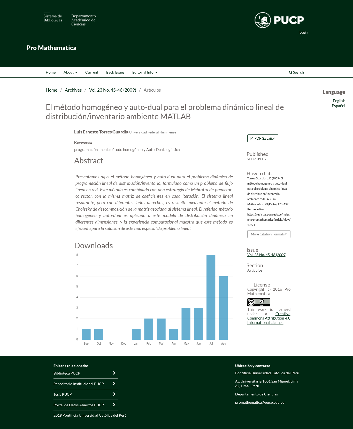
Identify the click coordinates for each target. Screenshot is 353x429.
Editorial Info (143, 72)
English (339, 100)
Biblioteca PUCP (66, 373)
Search (298, 72)
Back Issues (115, 72)
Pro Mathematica (51, 47)
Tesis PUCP (62, 394)
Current (91, 72)
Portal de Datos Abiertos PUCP (78, 405)
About (69, 72)
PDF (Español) (264, 138)
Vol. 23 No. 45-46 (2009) (112, 90)
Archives (73, 90)
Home (51, 72)
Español (338, 105)
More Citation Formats (268, 234)
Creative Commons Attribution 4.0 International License (268, 318)
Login (304, 32)
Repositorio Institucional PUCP (78, 384)
